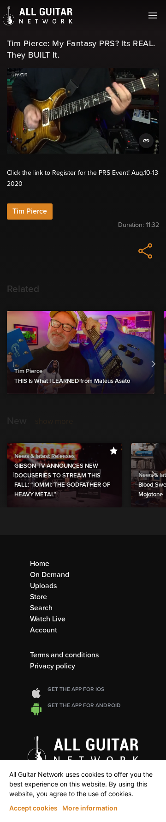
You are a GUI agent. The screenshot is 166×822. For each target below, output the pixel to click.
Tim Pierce (29, 211)
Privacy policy (52, 666)
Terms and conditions (64, 655)
